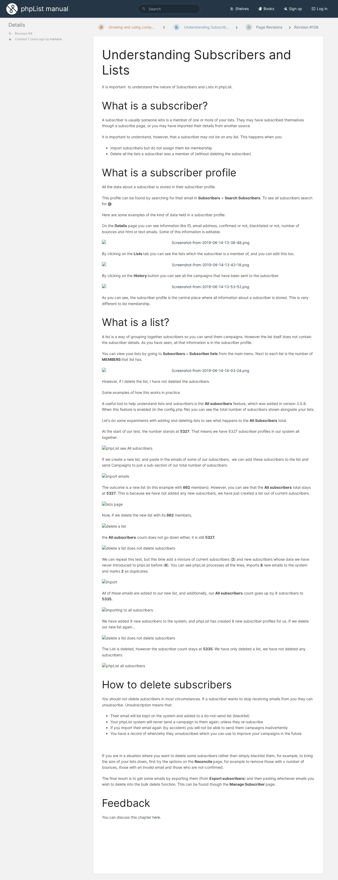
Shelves (242, 8)
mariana (56, 39)
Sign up (295, 8)
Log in (322, 8)
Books (269, 8)
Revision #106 (306, 27)
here (156, 817)
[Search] (144, 9)
